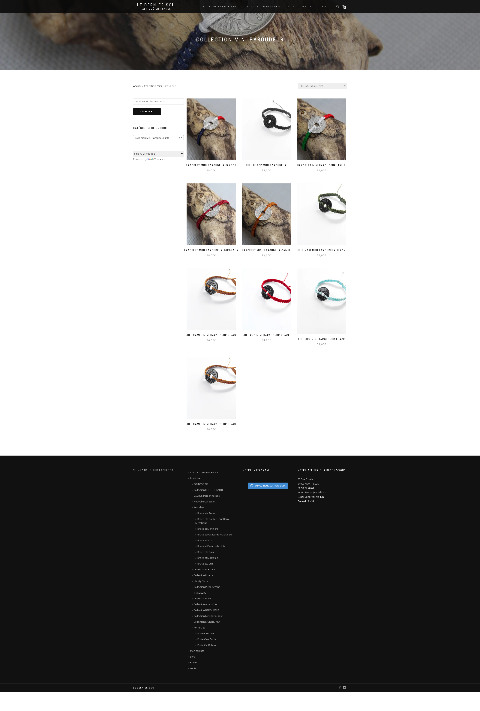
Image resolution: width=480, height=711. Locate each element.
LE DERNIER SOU (156, 5)
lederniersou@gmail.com (312, 492)
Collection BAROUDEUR (207, 610)
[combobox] (158, 137)
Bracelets (199, 507)
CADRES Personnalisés (207, 495)
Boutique (249, 6)
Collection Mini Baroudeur (208, 616)
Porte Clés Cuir (205, 633)
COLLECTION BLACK (204, 569)
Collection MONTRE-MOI (207, 621)
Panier (306, 6)
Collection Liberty (203, 575)
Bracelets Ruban (206, 513)
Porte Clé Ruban (206, 645)
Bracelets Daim (205, 552)
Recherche (147, 111)
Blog (291, 6)
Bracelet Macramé (207, 557)
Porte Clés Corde (207, 639)
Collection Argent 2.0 (205, 604)
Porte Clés (199, 627)
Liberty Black (201, 581)
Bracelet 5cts (204, 540)
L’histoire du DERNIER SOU (216, 6)
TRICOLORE (200, 592)
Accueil (137, 86)
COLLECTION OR (203, 598)
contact (324, 6)
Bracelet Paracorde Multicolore (214, 534)
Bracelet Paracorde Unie (211, 546)
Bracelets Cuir (205, 563)
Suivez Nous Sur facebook (153, 470)
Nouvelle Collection (204, 501)
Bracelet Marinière (207, 528)
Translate (159, 159)
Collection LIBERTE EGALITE (209, 490)
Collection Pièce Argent (207, 587)
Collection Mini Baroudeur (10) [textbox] (157, 138)
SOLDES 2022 (201, 484)
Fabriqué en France (156, 9)
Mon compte (272, 6)
